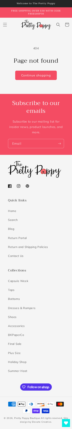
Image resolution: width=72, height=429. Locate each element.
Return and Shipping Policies (28, 247)
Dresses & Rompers (21, 308)
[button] (5, 24)
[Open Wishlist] (66, 423)
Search (13, 220)
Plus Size (14, 353)
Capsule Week (18, 281)
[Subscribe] (59, 143)
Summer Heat (17, 371)
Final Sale (15, 344)
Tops (11, 290)
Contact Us (16, 256)
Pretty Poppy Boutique (27, 418)
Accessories (16, 326)
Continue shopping (36, 75)
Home (12, 211)
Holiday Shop (17, 362)
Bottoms (14, 299)
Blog (11, 229)
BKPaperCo (16, 335)
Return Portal (17, 238)
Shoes (12, 317)
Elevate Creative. (42, 421)
